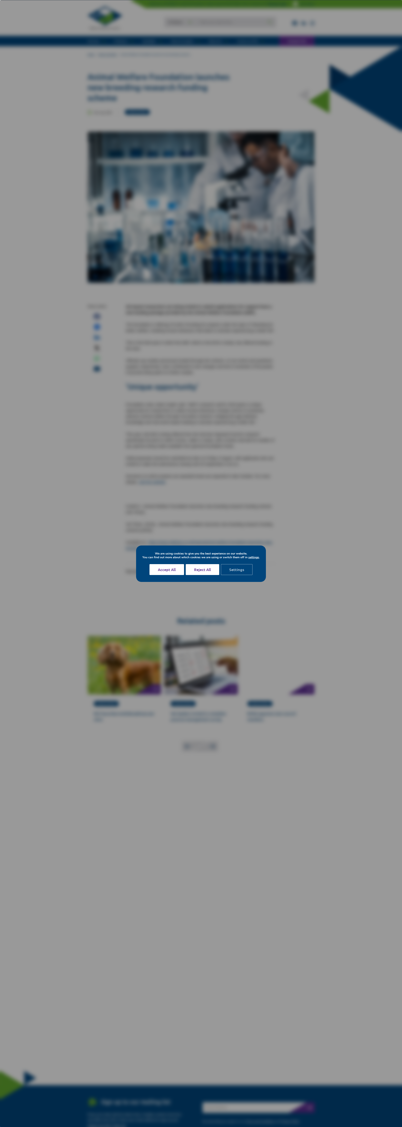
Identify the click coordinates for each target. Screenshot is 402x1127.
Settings (236, 569)
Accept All (167, 569)
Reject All (202, 569)
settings (253, 557)
